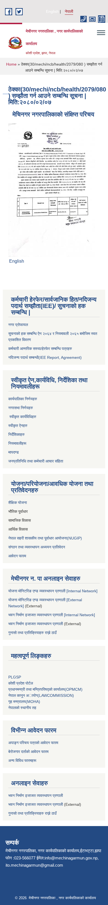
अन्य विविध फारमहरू (22, 760)
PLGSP (15, 677)
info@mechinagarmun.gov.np (71, 858)
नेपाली (69, 11)
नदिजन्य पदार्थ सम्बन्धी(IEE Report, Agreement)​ (45, 357)
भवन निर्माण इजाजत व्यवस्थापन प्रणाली (35, 623)
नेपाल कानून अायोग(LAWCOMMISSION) (41, 695)
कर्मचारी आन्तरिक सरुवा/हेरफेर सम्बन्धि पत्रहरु (40, 348)
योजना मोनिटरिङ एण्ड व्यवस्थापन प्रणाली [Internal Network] (52, 591)
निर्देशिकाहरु (17, 434)
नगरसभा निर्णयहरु (20, 408)
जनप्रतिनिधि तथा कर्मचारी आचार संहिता (35, 461)
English (52, 11)
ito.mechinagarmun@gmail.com (34, 865)
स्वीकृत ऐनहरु (18, 425)
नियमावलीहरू (17, 443)
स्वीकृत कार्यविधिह (21, 416)
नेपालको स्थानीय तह (22, 707)
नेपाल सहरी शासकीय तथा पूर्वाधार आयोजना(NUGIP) (45, 538)
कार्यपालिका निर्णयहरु (22, 399)
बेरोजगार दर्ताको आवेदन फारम (28, 751)
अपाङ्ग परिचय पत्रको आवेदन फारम (33, 742)
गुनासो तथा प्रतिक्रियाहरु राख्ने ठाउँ (33, 632)
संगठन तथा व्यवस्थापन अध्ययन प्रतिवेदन (36, 547)
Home (11, 64)
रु (35, 416)
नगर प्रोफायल (18, 324)
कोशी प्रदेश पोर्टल (20, 683)
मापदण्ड (13, 452)
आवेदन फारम (17, 556)
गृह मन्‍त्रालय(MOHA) (24, 701)
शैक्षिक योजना (18, 502)
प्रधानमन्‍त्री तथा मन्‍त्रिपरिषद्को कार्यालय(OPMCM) (45, 689)
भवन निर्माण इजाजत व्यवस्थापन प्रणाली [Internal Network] (51, 615)
